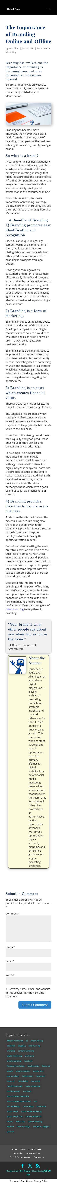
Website (10, 975)
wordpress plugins (41, 1126)
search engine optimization (19, 1101)
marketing (35, 1081)
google (10, 1071)
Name (10, 947)
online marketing (32, 1086)
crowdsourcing (15, 609)
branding (11, 1050)
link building (23, 1081)
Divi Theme (24, 1171)
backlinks (11, 1045)
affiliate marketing (15, 1040)
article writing (37, 1040)
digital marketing (14, 1055)
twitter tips (20, 1121)
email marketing (14, 1061)
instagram (40, 1076)
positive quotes (13, 1091)
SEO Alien (14, 48)
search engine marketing (18, 1096)
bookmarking (34, 1045)
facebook (28, 1061)
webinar (10, 1126)
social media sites (15, 1116)
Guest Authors (33, 1153)
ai (27, 1040)
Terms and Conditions (21, 1181)
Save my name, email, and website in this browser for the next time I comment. (28, 992)
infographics (27, 1076)
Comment (13, 913)
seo (35, 1101)
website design (23, 1126)
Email (10, 961)
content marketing (26, 1050)
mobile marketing (14, 1086)
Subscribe (18, 1153)
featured (46, 1066)
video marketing (35, 1121)
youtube (10, 1131)
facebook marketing (16, 1066)
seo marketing (13, 1106)
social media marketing (31, 1111)
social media (12, 1111)
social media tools (33, 1116)
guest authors (13, 1076)
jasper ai (11, 1081)
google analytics (23, 1071)
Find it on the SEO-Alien (31, 1149)
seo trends (41, 1106)
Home (14, 1149)
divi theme (29, 1055)
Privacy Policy (40, 1181)
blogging (22, 1045)
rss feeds (27, 1091)
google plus (38, 1071)
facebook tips (33, 1066)
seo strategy (28, 1106)
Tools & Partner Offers (20, 1157)
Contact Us (39, 1157)
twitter (10, 1121)
